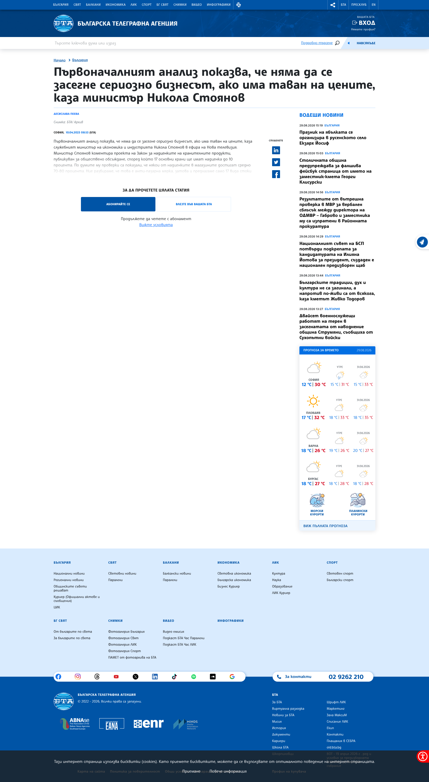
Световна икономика (234, 574)
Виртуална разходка (288, 709)
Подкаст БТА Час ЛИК (179, 645)
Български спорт (340, 580)
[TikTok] (176, 676)
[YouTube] (118, 676)
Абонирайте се (118, 204)
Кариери (278, 741)
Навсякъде (366, 43)
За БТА (277, 702)
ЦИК (57, 607)
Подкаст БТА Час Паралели (183, 638)
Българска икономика (234, 580)
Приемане (191, 771)
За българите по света (72, 638)
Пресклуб (358, 5)
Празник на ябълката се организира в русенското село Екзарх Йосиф (332, 137)
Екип (330, 728)
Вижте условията (156, 224)
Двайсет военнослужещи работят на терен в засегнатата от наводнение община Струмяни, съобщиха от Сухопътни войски (336, 326)
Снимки (180, 5)
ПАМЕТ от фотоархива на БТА (132, 658)
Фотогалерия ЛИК (122, 645)
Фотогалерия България (126, 632)
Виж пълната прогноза (325, 526)
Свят (77, 5)
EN (374, 5)
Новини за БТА (283, 715)
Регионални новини (69, 580)
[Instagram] (79, 676)
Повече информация (228, 771)
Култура (278, 574)
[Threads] (99, 676)
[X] (137, 676)
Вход (367, 22)
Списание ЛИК (337, 722)
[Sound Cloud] (214, 676)
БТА (343, 5)
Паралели (115, 580)
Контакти (335, 735)
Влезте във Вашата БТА (194, 204)
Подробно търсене (317, 43)
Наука (276, 580)
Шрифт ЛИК (336, 702)
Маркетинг (335, 709)
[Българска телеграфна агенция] (64, 701)
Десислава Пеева (66, 114)
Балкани (93, 5)
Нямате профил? (363, 29)
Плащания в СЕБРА (341, 741)
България (61, 5)
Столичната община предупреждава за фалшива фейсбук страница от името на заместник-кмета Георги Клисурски (335, 171)
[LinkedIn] (156, 676)
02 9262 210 (346, 676)
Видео (197, 5)
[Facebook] (60, 676)
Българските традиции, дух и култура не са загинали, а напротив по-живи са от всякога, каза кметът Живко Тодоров (337, 291)
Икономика (116, 5)
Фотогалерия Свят (123, 638)
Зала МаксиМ (337, 715)
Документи (281, 735)
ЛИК (134, 5)
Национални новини (69, 574)
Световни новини (122, 574)
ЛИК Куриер (281, 593)
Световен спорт (340, 574)
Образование (282, 586)
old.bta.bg (334, 747)
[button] (238, 5)
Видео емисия (173, 632)
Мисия (277, 722)
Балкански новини (177, 574)
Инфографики (219, 5)
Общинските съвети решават (70, 588)
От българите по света (73, 632)
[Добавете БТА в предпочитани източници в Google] (234, 676)
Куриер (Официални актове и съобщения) (77, 599)
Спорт (146, 5)
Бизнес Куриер (228, 586)
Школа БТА (280, 747)
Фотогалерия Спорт (124, 651)
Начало (60, 60)
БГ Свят (163, 5)
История (279, 728)
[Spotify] (195, 676)
